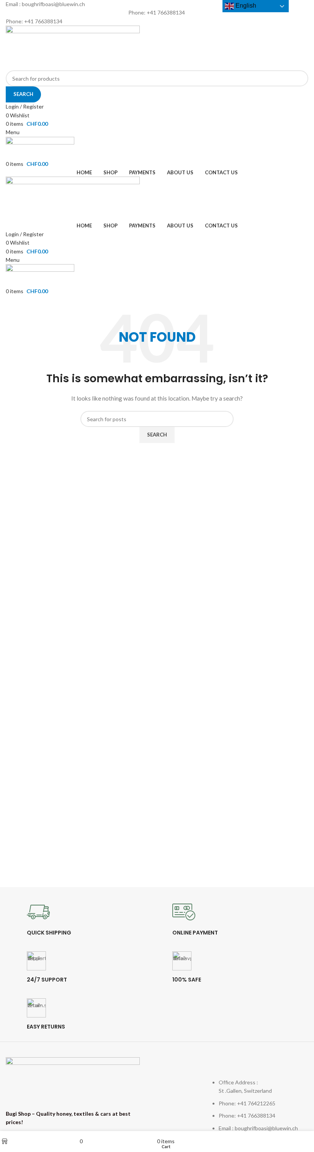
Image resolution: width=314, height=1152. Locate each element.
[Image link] (73, 1079)
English (245, 5)
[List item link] (260, 1098)
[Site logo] (73, 47)
